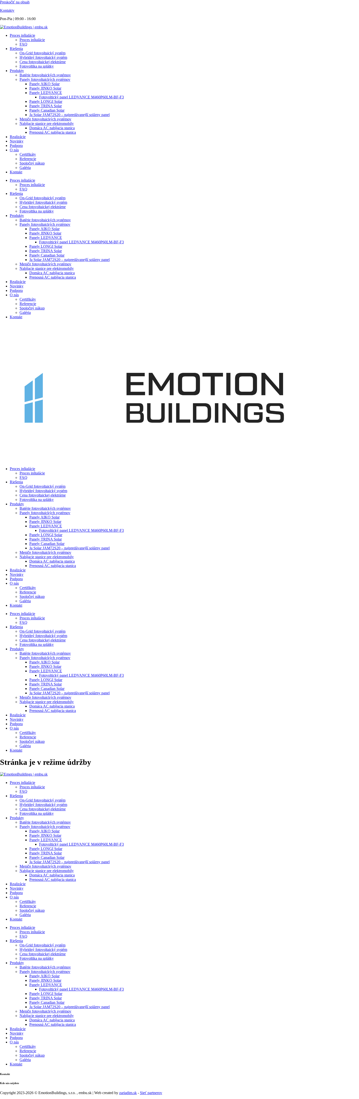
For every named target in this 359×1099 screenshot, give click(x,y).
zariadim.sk (128, 1093)
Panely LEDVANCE (45, 93)
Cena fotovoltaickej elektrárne (43, 62)
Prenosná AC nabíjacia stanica (52, 132)
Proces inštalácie (22, 35)
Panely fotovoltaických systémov (45, 79)
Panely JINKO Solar (45, 88)
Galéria (25, 167)
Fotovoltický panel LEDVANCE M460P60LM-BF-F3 (81, 97)
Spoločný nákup (32, 163)
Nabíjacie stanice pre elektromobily (47, 123)
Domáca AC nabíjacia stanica (52, 128)
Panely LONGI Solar (45, 101)
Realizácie (18, 137)
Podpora (16, 145)
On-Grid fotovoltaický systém (42, 53)
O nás (14, 150)
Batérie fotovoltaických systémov (45, 75)
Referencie (28, 159)
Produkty (17, 71)
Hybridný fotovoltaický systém (43, 57)
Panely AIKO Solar (44, 84)
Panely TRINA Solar (45, 106)
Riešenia (16, 49)
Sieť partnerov (151, 1093)
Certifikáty (28, 154)
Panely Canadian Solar (46, 110)
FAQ (23, 44)
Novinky (16, 141)
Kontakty (7, 10)
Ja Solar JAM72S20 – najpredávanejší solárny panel (69, 115)
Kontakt (16, 172)
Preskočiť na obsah (15, 2)
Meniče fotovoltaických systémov (45, 119)
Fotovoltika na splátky (37, 66)
